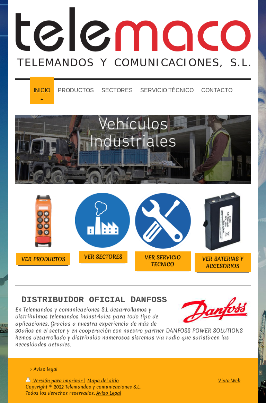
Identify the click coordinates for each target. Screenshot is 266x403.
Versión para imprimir (58, 380)
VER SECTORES (103, 256)
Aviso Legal (108, 393)
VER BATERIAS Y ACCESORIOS (222, 262)
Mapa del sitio (103, 380)
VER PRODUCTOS (43, 259)
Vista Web (229, 380)
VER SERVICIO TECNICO (163, 260)
